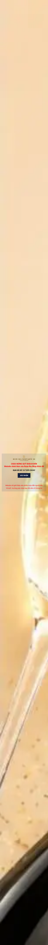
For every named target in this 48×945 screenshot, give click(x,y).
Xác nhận (24, 475)
